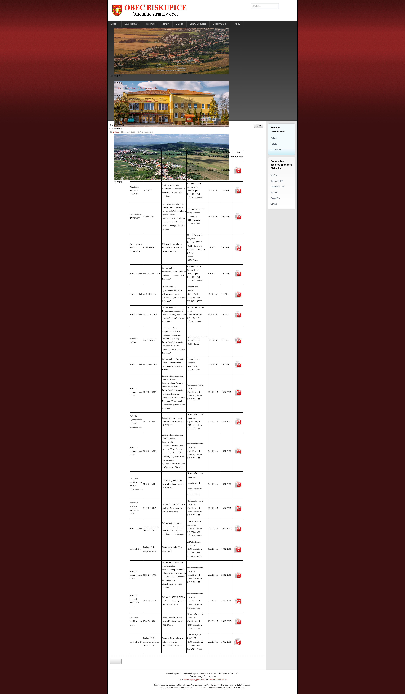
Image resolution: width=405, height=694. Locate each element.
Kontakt (274, 204)
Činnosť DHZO (277, 181)
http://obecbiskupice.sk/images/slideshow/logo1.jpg (136, 88)
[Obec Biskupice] (178, 10)
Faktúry (274, 144)
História (274, 175)
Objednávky (276, 149)
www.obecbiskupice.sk (218, 680)
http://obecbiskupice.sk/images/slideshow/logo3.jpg (136, 114)
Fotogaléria (275, 198)
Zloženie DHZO (277, 187)
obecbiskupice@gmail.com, (194, 680)
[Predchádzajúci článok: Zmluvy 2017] (116, 661)
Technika (274, 192)
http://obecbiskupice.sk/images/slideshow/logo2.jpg (136, 101)
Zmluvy (116, 132)
